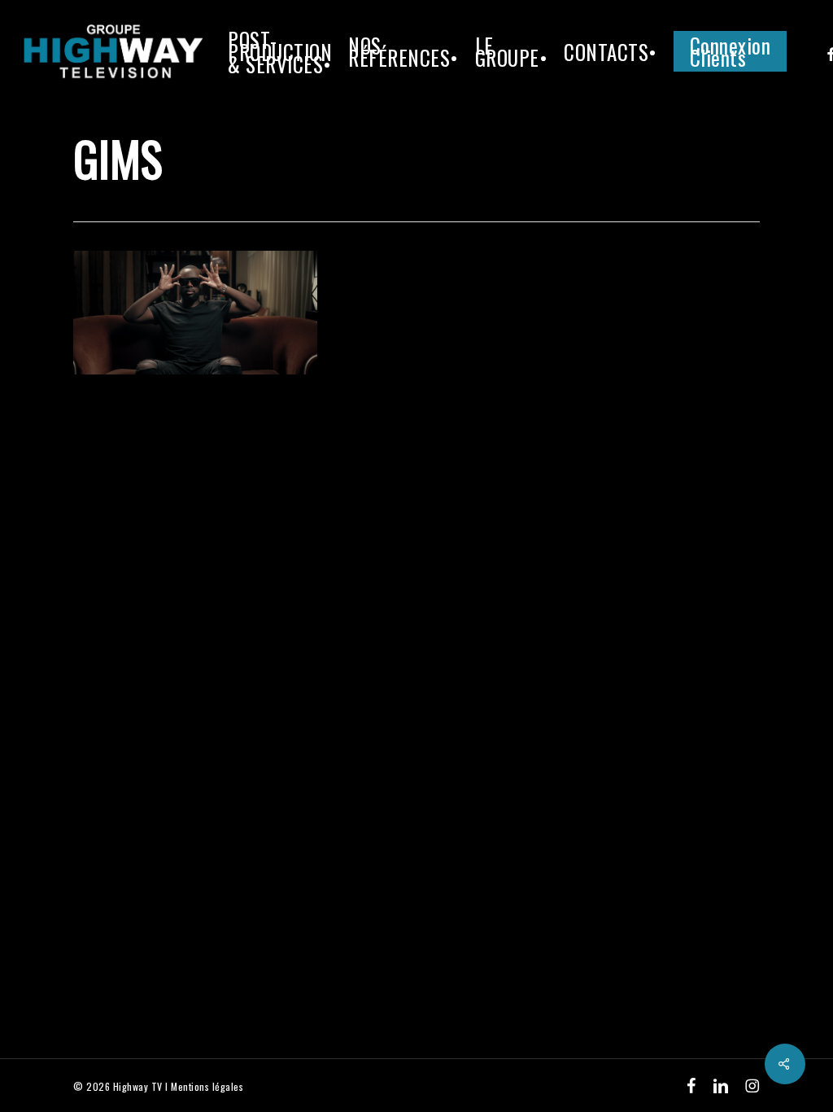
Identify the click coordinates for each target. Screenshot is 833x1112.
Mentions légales (207, 1086)
